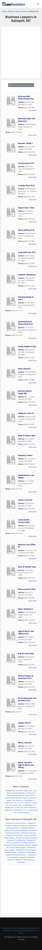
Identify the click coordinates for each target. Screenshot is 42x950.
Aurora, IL (20, 800)
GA (14, 800)
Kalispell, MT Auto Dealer (14, 835)
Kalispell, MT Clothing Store (16, 840)
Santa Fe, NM (17, 805)
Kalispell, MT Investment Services (23, 843)
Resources (33, 930)
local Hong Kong (23, 812)
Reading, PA (9, 807)
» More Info (32, 110)
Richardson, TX (20, 810)
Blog (10, 928)
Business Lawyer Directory (18, 11)
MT (22, 803)
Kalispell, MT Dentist (28, 828)
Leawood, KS (9, 803)
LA (19, 803)
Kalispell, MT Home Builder (27, 852)
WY (15, 812)
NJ (10, 805)
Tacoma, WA (34, 810)
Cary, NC (27, 803)
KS (16, 803)
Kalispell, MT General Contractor (27, 838)
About (21, 933)
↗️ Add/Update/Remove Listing (21, 85)
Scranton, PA (19, 807)
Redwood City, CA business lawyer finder (19, 790)
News (15, 928)
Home (4, 11)
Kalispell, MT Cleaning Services (16, 823)
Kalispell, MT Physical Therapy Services (17, 845)
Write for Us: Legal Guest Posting (15, 930)
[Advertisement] (21, 52)
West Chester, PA (30, 807)
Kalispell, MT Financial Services (26, 850)
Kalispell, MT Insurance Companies (16, 830)
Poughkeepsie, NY (29, 805)
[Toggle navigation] (38, 4)
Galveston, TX (8, 810)
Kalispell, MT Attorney (19, 826)
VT (27, 810)
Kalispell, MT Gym (11, 852)
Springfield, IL (29, 800)
